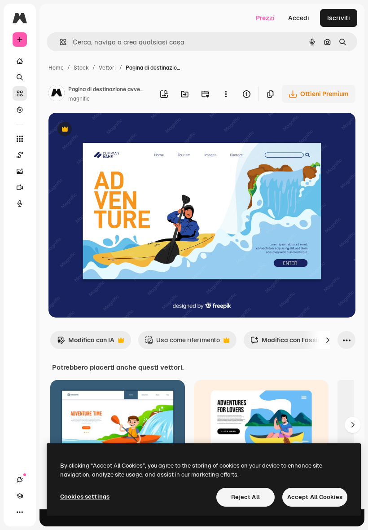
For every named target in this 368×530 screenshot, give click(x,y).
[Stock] (20, 93)
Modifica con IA (85, 342)
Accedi (298, 18)
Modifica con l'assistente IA (297, 342)
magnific (79, 98)
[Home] (20, 61)
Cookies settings (85, 496)
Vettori (107, 67)
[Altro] (20, 512)
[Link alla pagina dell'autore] (56, 94)
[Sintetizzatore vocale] (20, 203)
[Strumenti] (20, 139)
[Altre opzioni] (226, 94)
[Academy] (20, 496)
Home (56, 67)
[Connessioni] (20, 480)
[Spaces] (20, 155)
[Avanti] (328, 340)
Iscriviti (338, 18)
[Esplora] (20, 109)
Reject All (245, 497)
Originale (107, 130)
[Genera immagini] (20, 171)
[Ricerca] (20, 77)
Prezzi (265, 18)
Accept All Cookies (314, 497)
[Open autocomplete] (59, 42)
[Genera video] (20, 187)
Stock (81, 67)
